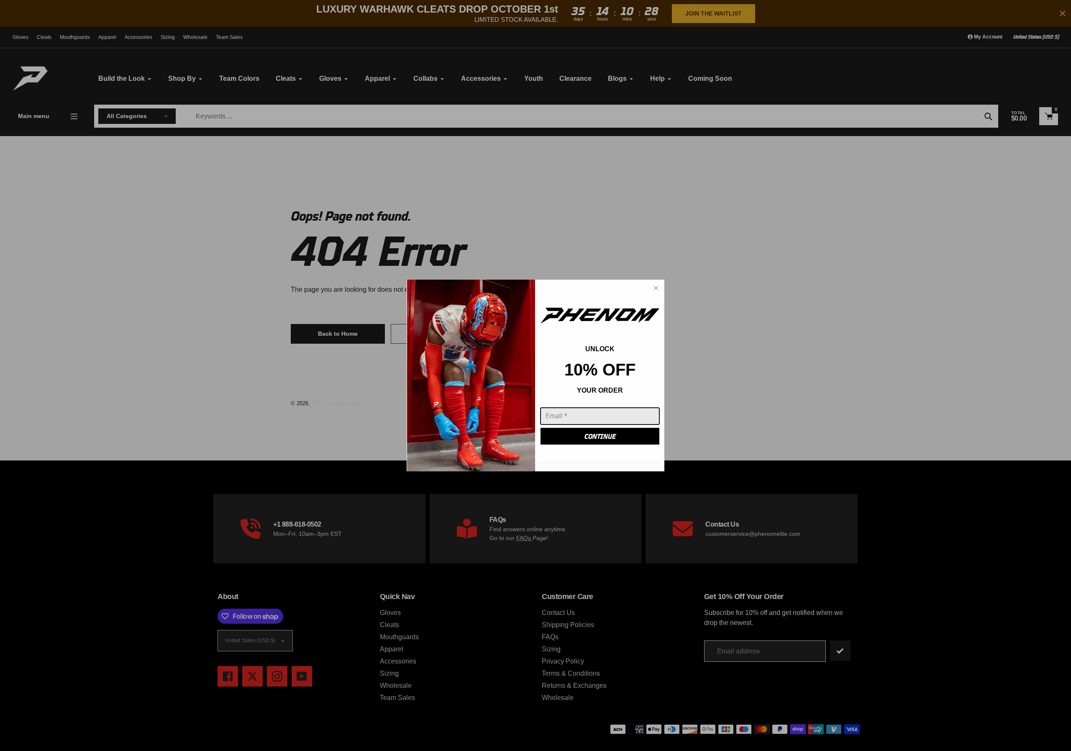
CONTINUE (600, 436)
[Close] (656, 288)
